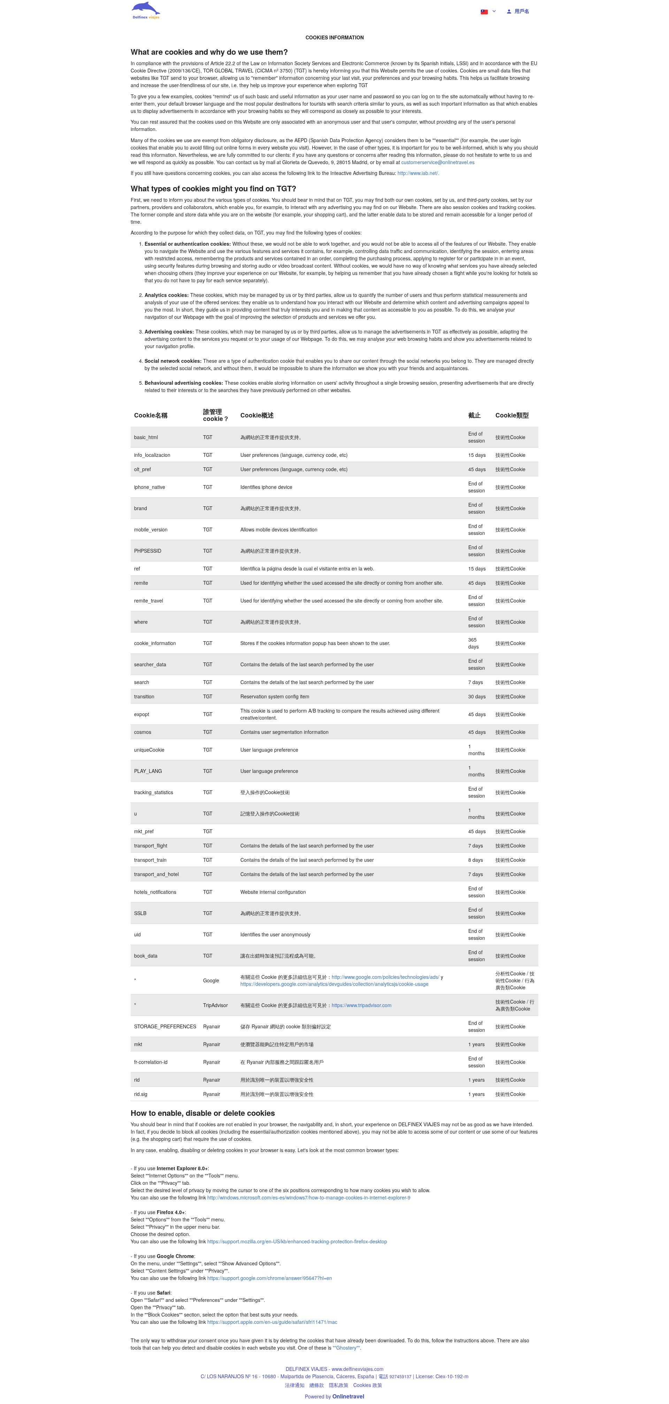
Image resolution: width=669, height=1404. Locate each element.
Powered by (334, 1396)
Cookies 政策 (367, 1384)
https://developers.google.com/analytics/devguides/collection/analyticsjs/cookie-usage (334, 983)
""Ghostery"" (346, 1347)
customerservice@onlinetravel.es (438, 162)
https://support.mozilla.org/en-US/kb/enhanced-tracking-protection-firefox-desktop (297, 1241)
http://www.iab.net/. (418, 172)
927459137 (401, 1376)
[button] (487, 10)
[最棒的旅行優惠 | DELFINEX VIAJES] (145, 10)
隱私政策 (338, 1384)
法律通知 (295, 1384)
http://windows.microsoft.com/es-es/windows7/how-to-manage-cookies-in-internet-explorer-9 (308, 1197)
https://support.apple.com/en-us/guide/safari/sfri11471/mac (272, 1321)
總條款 (316, 1384)
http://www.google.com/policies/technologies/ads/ (385, 976)
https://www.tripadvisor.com (362, 1005)
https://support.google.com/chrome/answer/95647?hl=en (269, 1277)
